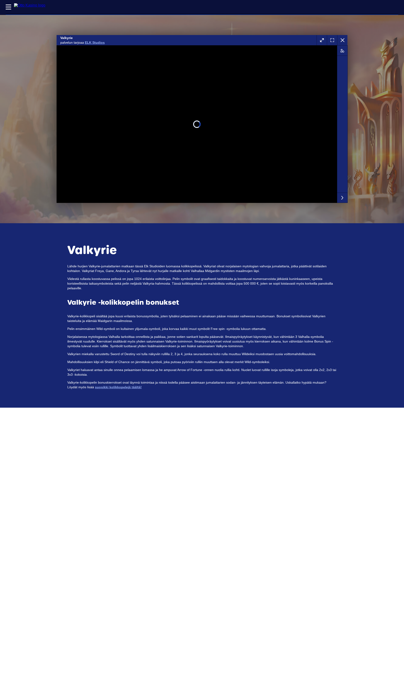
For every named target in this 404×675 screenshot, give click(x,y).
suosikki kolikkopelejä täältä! (118, 387)
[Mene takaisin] (342, 40)
